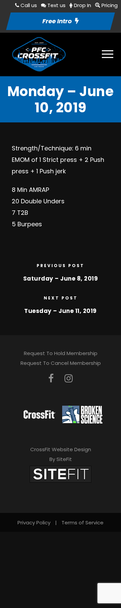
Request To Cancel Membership (61, 363)
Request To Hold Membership (60, 353)
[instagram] (69, 378)
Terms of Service (83, 522)
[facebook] (51, 378)
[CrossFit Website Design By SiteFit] (60, 473)
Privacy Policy (33, 522)
